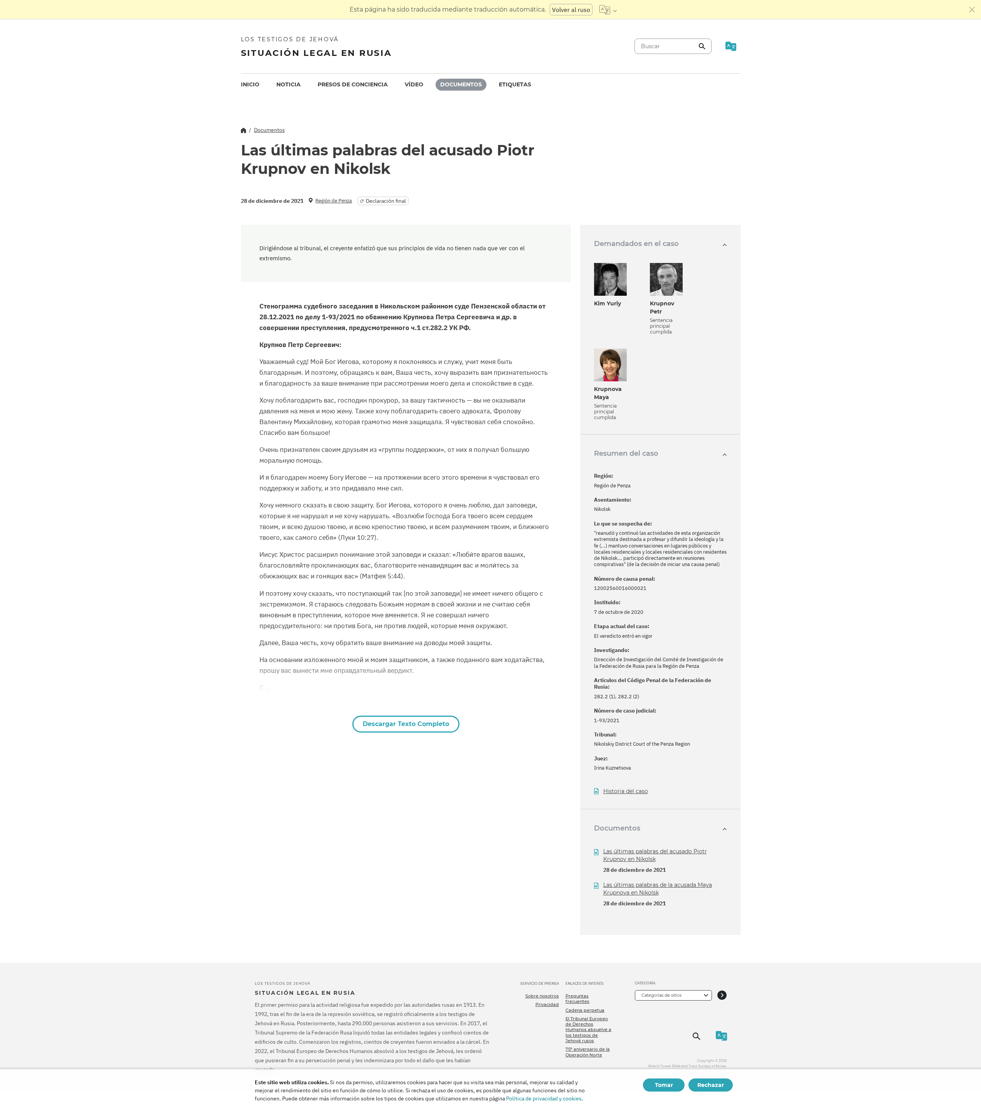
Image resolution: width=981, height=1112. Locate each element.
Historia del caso (625, 791)
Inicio (250, 84)
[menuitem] (250, 85)
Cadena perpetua (584, 1010)
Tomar (664, 1085)
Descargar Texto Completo (406, 724)
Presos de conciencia (353, 84)
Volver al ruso (571, 9)
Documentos (461, 84)
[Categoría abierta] (722, 995)
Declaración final (386, 200)
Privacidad (547, 1004)
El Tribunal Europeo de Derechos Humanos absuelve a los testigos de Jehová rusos (588, 1029)
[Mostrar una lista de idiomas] (608, 9)
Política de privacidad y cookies (544, 1098)
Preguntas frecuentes (577, 998)
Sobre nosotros (542, 996)
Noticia (288, 84)
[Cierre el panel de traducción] (972, 9)
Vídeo (414, 84)
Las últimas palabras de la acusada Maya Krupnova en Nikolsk (657, 888)
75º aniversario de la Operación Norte (587, 1051)
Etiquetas (515, 84)
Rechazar (710, 1085)
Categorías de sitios (661, 995)
